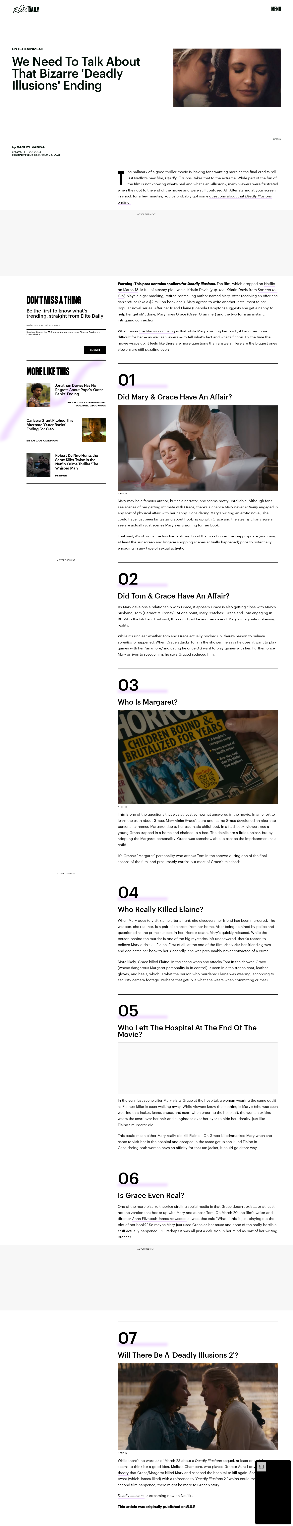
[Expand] (259, 1464)
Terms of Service (88, 332)
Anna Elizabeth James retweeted (159, 1218)
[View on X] (198, 1068)
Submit (95, 349)
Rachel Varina (31, 147)
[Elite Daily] (26, 9)
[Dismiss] (286, 1464)
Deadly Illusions (131, 1495)
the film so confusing (157, 331)
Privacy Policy (33, 334)
